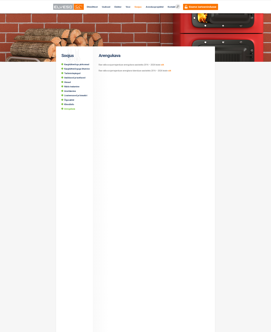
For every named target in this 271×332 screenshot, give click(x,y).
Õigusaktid (69, 100)
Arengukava (69, 109)
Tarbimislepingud (72, 73)
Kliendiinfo (69, 104)
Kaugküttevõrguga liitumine (77, 69)
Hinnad (67, 82)
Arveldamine (70, 91)
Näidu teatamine (71, 86)
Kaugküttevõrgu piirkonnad (76, 64)
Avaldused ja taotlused (74, 78)
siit (162, 65)
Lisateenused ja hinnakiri (75, 95)
